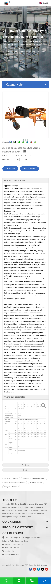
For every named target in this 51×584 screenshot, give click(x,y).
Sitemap (44, 565)
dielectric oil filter (36, 482)
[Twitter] (42, 569)
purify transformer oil (11, 487)
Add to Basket (29, 169)
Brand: (4, 155)
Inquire (12, 169)
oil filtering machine (11, 478)
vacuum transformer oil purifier (34, 478)
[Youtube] (46, 569)
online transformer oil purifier (15, 482)
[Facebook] (30, 569)
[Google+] (34, 569)
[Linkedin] (38, 569)
